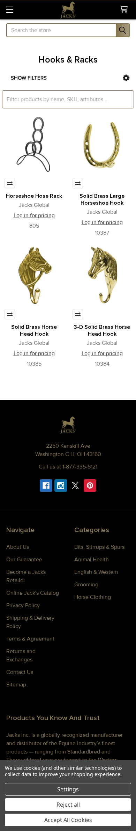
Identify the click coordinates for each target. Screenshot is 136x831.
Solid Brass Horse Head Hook (34, 330)
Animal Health (91, 559)
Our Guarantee (24, 559)
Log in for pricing (34, 215)
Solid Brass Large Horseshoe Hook (102, 199)
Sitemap (16, 684)
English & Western (96, 572)
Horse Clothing (92, 597)
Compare (10, 183)
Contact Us (19, 672)
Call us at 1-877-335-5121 (68, 466)
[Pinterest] (90, 485)
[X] (75, 485)
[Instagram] (60, 485)
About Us (17, 547)
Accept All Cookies (68, 820)
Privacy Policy (23, 605)
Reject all (68, 804)
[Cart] (125, 9)
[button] (126, 78)
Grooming (86, 584)
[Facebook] (46, 485)
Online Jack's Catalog (32, 592)
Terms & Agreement (30, 638)
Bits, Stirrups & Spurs (99, 547)
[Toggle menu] (9, 9)
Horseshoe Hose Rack (34, 196)
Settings (68, 789)
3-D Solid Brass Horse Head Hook (102, 330)
